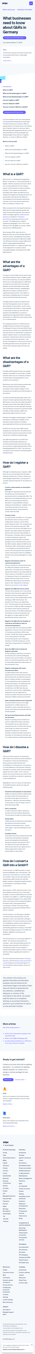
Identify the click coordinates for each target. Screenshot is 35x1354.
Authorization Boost (9, 1158)
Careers (21, 1275)
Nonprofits (22, 1208)
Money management (25, 1178)
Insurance (22, 1201)
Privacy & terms (8, 1285)
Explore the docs (8, 1126)
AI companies (23, 1186)
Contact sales (19, 1079)
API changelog (23, 1255)
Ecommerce (22, 1163)
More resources (9, 9)
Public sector (23, 1216)
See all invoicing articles (11, 1027)
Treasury (6, 1221)
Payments (6, 1201)
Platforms (22, 1181)
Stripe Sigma (7, 1214)
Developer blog (24, 1262)
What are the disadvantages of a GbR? (15, 97)
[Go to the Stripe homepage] (5, 1142)
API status (22, 1252)
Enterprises (22, 1153)
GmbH (17, 203)
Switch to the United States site (13, 1349)
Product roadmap (24, 1272)
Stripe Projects (23, 1260)
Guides (5, 1270)
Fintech (21, 1191)
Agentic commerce (25, 1158)
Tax (4, 1216)
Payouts (5, 1204)
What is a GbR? (8, 90)
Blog (4, 1275)
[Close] (31, 1345)
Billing (4, 1160)
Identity (5, 1186)
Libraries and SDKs (25, 1257)
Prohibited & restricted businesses (7, 1290)
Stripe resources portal (22, 961)
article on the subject (21, 585)
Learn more (6, 60)
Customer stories (8, 1272)
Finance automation (25, 1168)
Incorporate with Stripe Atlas (14, 38)
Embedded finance (25, 1165)
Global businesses (24, 1171)
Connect (5, 1171)
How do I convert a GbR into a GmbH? (15, 107)
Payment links (7, 1198)
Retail (20, 1218)
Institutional (22, 1270)
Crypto (5, 1173)
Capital (5, 1163)
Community (6, 1277)
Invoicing (5, 1188)
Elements (6, 1178)
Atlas (4, 1155)
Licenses (6, 1294)
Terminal (5, 1219)
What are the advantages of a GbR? (14, 93)
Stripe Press (23, 1280)
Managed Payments (9, 1196)
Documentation (24, 1247)
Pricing (5, 1153)
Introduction (7, 86)
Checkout (6, 1165)
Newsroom (22, 1277)
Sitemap (5, 1297)
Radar (4, 1206)
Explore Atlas (7, 1104)
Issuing (5, 1191)
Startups (21, 1155)
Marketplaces (23, 1176)
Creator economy (24, 1189)
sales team (6, 967)
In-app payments (24, 1173)
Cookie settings (8, 1300)
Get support (6, 1309)
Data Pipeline (7, 1176)
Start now (7, 1079)
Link (4, 1193)
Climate (5, 1168)
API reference (23, 1250)
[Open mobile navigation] (31, 3)
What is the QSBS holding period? (16, 1038)
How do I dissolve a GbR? (11, 103)
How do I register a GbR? (11, 100)
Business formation (25, 9)
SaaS (20, 1183)
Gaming (21, 1194)
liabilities (11, 823)
